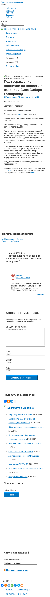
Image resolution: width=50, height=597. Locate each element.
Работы (9, 17)
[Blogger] (21, 585)
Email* (9, 360)
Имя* (8, 352)
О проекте (10, 10)
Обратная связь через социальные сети (25, 427)
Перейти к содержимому (12, 2)
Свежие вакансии (17, 570)
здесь (20, 114)
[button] (25, 4)
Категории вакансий (13, 559)
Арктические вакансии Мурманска (23, 456)
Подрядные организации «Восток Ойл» (25, 468)
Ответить (40, 294)
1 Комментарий (10, 97)
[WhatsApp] (12, 585)
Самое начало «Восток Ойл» (20, 451)
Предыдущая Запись (12, 239)
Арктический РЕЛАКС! (18, 464)
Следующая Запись (12, 241)
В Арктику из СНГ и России (20, 414)
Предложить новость (17, 477)
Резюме (9, 13)
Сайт (8, 368)
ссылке (7, 170)
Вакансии (10, 15)
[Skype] (18, 585)
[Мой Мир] (11, 401)
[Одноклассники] (8, 401)
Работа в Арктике (22, 407)
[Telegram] (8, 585)
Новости (23, 97)
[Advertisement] (25, 200)
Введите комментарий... (16, 327)
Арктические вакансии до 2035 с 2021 (25, 443)
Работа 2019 (11, 8)
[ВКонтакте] (5, 401)
